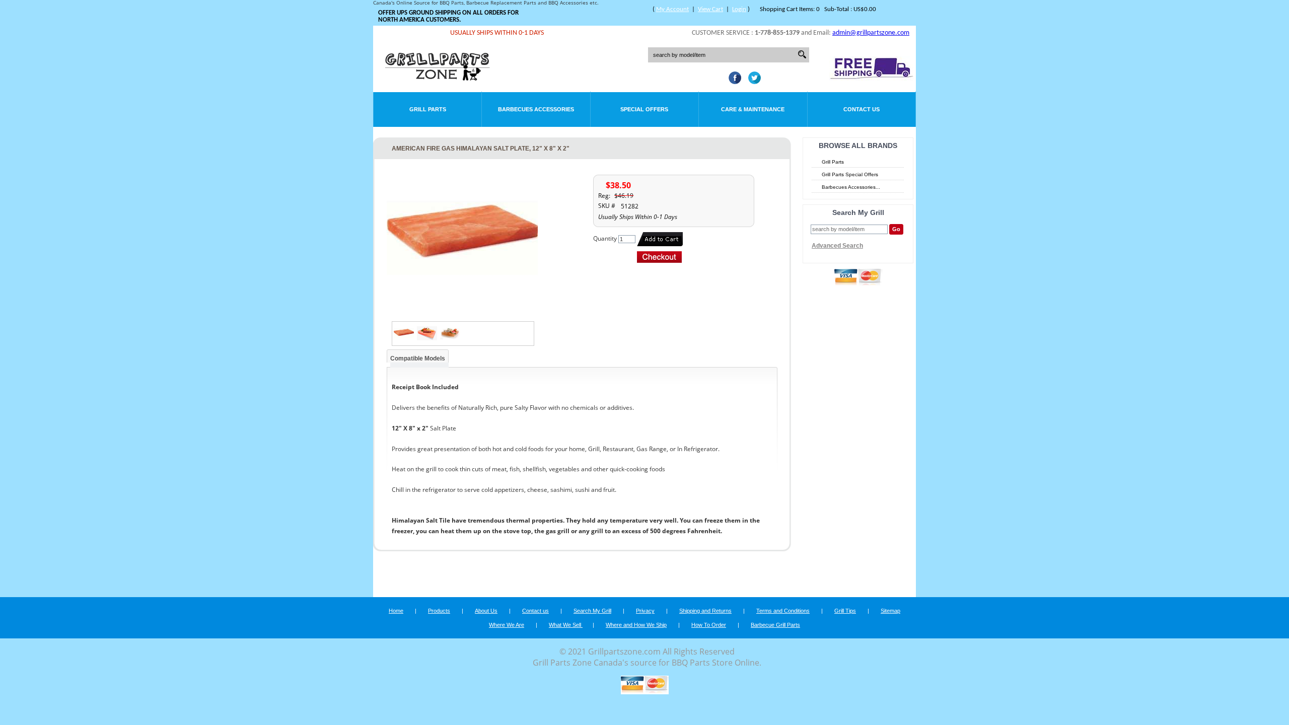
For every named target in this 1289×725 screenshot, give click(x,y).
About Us (486, 611)
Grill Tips (845, 611)
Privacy (645, 611)
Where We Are (506, 625)
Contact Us (861, 109)
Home (396, 611)
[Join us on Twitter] (752, 81)
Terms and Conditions (783, 611)
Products (439, 611)
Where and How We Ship (636, 625)
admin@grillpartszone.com (870, 33)
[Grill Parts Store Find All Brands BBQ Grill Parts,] (438, 78)
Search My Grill (592, 611)
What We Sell (566, 625)
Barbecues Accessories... (851, 187)
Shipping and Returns (705, 611)
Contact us (535, 611)
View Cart (710, 9)
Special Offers (644, 109)
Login (739, 9)
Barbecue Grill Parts (775, 625)
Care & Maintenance (752, 109)
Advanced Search (837, 245)
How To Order (708, 625)
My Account (672, 9)
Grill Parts (427, 109)
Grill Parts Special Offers (850, 174)
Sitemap (890, 611)
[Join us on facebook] (732, 81)
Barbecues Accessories (536, 109)
